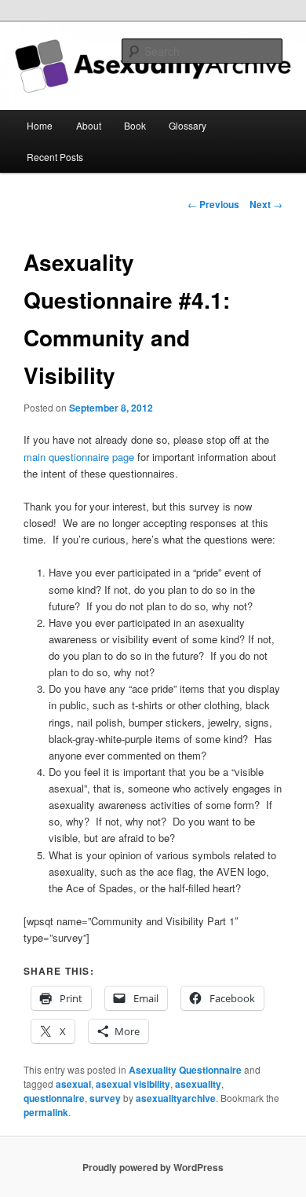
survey (105, 1098)
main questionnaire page (79, 456)
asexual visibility (133, 1084)
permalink (46, 1112)
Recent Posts (55, 156)
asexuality (198, 1084)
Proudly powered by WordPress (153, 1167)
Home (40, 125)
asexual (73, 1084)
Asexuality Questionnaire (185, 1070)
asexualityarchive (176, 1098)
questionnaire (54, 1098)
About (88, 125)
